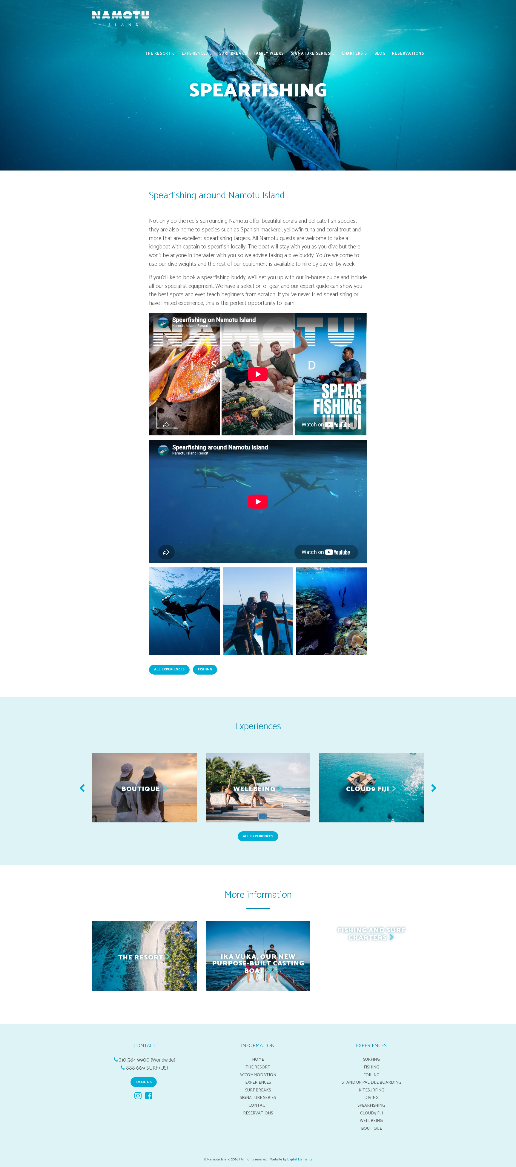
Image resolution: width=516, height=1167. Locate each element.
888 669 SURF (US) (147, 1068)
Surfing (371, 1059)
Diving (371, 1097)
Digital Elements (299, 1159)
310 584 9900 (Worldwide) (147, 1060)
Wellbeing (371, 1120)
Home (258, 1059)
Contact (258, 1105)
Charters (352, 53)
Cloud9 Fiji (371, 1113)
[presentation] (82, 789)
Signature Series (311, 53)
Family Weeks (269, 53)
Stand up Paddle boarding (371, 1082)
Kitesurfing (371, 1090)
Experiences (195, 53)
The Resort (158, 53)
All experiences (258, 836)
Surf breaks (233, 53)
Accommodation (257, 1075)
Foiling (371, 1075)
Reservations (408, 53)
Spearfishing (371, 1105)
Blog (380, 53)
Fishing (371, 1067)
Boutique (371, 1128)
